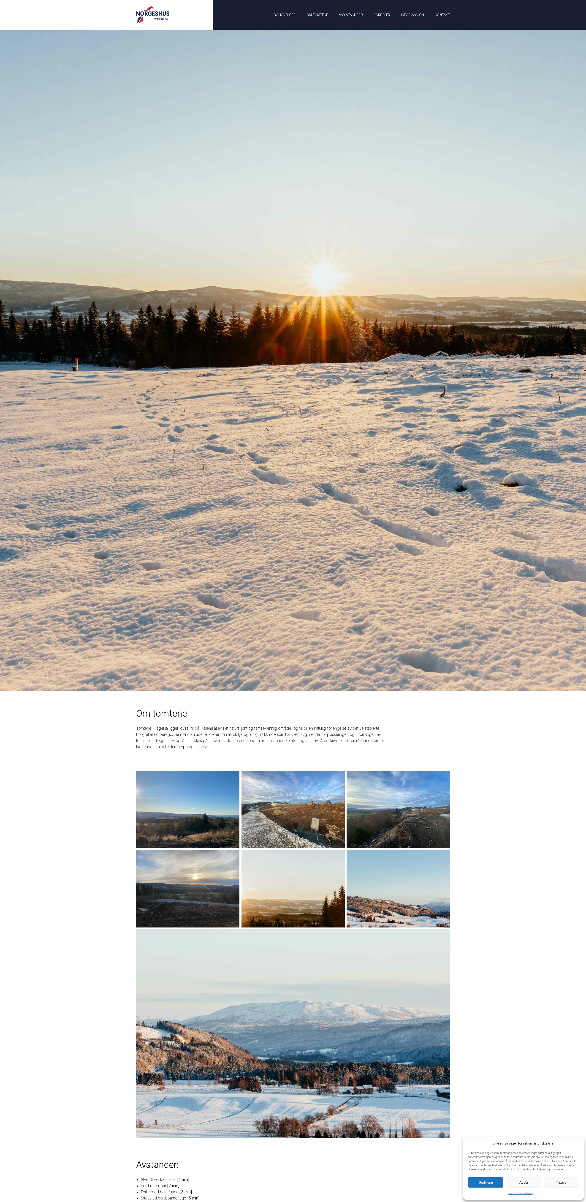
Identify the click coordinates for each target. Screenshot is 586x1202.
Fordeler (382, 15)
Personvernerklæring (521, 1193)
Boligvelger (285, 15)
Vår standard (351, 15)
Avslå (523, 1182)
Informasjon (412, 15)
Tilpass (561, 1182)
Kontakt (442, 15)
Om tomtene (317, 15)
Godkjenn (485, 1182)
